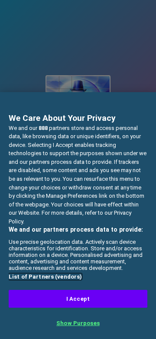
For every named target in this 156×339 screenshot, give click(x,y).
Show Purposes (78, 323)
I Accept (78, 299)
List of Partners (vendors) (45, 276)
